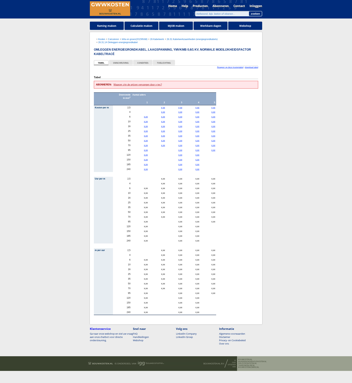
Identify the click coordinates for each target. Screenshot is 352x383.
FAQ (135, 333)
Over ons (224, 343)
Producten (200, 6)
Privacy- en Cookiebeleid (232, 340)
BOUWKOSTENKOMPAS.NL (248, 367)
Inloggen (256, 6)
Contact (239, 6)
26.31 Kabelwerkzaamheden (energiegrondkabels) (192, 39)
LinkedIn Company (186, 333)
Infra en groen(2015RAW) (134, 39)
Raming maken (106, 26)
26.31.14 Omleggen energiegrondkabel (118, 42)
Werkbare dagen (210, 26)
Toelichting (164, 63)
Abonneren (220, 6)
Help (185, 6)
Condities (142, 63)
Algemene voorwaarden (232, 333)
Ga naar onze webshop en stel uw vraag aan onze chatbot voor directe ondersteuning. (111, 337)
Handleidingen (141, 337)
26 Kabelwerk (157, 39)
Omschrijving (121, 63)
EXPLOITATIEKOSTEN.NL (247, 363)
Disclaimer (224, 337)
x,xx (163, 107)
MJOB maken (176, 26)
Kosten (101, 39)
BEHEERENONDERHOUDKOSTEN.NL (252, 361)
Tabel (101, 63)
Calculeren (113, 39)
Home (172, 6)
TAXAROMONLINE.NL (246, 365)
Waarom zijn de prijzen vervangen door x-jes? (137, 84)
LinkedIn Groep (184, 337)
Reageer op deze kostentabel (230, 67)
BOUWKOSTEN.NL (245, 359)
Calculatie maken (141, 26)
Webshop (245, 26)
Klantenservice (100, 329)
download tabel (251, 67)
